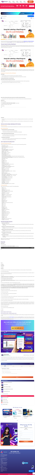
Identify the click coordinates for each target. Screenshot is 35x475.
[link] (17, 325)
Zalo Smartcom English (5, 404)
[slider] (33, 247)
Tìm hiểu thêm (5, 417)
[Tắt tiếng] (31, 247)
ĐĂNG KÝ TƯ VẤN (30, 1)
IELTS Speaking (14, 1)
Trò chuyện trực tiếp (5, 399)
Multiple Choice (26, 41)
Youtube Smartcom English (5, 402)
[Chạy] (1, 247)
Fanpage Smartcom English (5, 397)
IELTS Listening (10, 1)
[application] (17, 247)
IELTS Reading (21, 1)
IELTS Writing (17, 1)
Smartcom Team (6, 354)
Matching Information (31, 41)
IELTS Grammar (25, 1)
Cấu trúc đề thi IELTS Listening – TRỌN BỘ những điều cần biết (8, 313)
